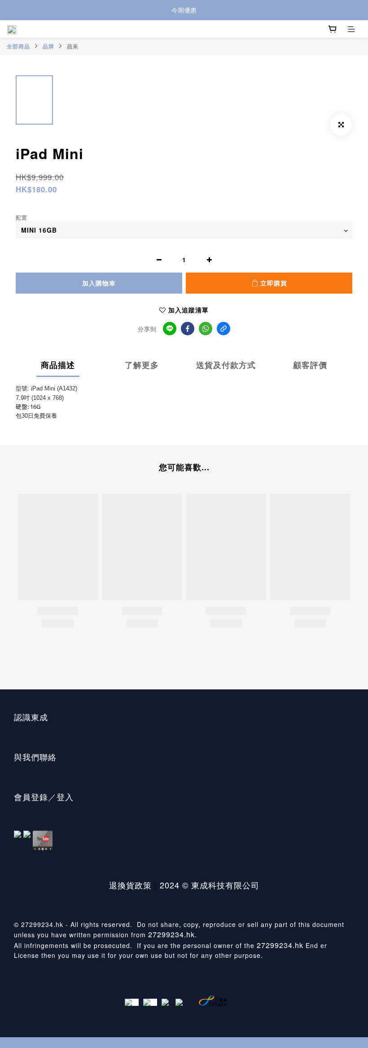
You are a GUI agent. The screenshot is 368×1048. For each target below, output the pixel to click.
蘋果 (73, 46)
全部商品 (18, 46)
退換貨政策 (130, 885)
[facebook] (187, 328)
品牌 (48, 46)
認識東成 (31, 717)
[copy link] (223, 328)
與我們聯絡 (35, 756)
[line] (169, 328)
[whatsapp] (205, 328)
